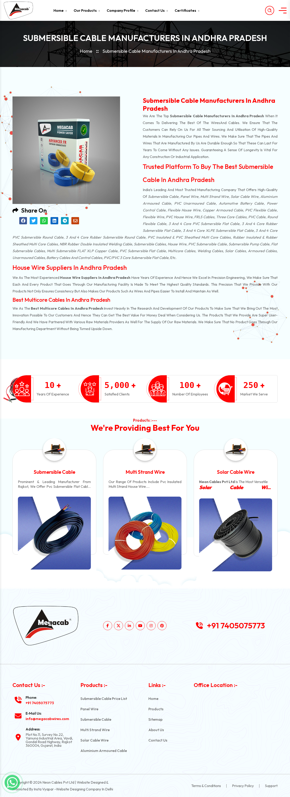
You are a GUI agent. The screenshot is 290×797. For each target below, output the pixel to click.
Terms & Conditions (206, 785)
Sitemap (155, 719)
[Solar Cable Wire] (145, 534)
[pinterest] (162, 625)
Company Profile (121, 10)
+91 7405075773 (236, 625)
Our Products (85, 10)
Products (155, 709)
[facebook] (107, 625)
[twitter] (118, 625)
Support (271, 785)
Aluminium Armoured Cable (235, 472)
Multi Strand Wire (54, 472)
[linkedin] (129, 625)
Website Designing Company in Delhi (84, 789)
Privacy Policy (243, 785)
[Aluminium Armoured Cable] (235, 533)
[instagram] (151, 625)
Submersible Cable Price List (103, 698)
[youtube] (140, 625)
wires (215, 122)
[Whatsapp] (12, 782)
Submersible (158, 196)
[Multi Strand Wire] (54, 533)
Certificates (185, 10)
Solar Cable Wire (145, 472)
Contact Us (155, 10)
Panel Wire (89, 709)
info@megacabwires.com (47, 718)
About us (156, 730)
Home (58, 10)
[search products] (269, 10)
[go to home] (22, 10)
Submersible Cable (95, 719)
